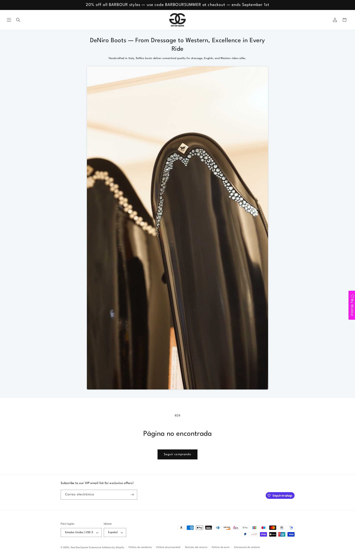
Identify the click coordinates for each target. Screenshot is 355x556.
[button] (9, 20)
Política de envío (221, 547)
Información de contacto (247, 547)
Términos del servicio (196, 547)
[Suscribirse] (132, 495)
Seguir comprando (177, 454)
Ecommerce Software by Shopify (106, 547)
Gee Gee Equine (79, 547)
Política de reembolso (140, 547)
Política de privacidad (168, 547)
